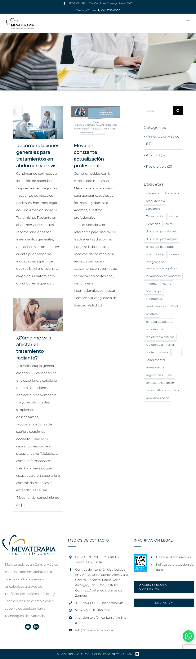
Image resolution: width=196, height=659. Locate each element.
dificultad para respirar (162, 239)
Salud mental (155, 360)
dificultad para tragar (161, 246)
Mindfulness (154, 299)
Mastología (153, 291)
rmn (176, 352)
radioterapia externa (160, 337)
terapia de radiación (160, 382)
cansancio (153, 208)
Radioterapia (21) (159, 166)
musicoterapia (156, 306)
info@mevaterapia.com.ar (94, 630)
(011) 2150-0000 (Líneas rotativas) (99, 603)
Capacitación (155, 216)
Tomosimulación (157, 398)
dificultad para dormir (161, 231)
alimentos (153, 193)
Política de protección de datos (175, 567)
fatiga (160, 254)
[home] (29, 538)
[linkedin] (36, 627)
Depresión (153, 224)
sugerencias (154, 375)
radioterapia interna (160, 344)
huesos (174, 254)
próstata (152, 314)
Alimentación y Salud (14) (162, 140)
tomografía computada (162, 390)
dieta (169, 224)
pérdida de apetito (159, 321)
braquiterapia (155, 201)
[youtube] (28, 627)
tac (170, 375)
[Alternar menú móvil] (188, 22)
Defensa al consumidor (173, 557)
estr (148, 254)
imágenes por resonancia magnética (162, 265)
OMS (174, 306)
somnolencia (155, 367)
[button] (188, 636)
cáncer (174, 216)
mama (166, 283)
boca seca (172, 193)
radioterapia (154, 329)
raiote (150, 352)
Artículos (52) (156, 155)
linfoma (151, 283)
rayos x (163, 352)
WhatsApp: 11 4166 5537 (92, 610)
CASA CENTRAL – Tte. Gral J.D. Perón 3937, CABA (97, 559)
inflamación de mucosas (163, 276)
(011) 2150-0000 (110, 10)
